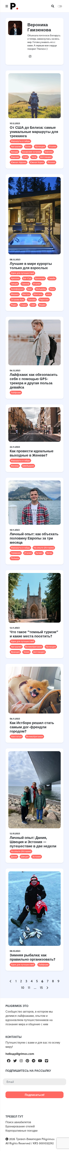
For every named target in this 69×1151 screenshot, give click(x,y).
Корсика (49, 151)
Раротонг (44, 299)
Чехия (26, 651)
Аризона (15, 278)
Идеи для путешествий (22, 273)
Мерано (15, 294)
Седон (23, 304)
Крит (29, 288)
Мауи (52, 288)
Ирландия (40, 146)
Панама (32, 299)
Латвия (39, 552)
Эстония (36, 856)
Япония (51, 162)
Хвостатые (16, 736)
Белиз (28, 146)
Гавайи (51, 278)
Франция (15, 651)
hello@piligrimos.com (19, 1054)
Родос (14, 304)
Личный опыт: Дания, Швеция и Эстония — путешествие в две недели (33, 841)
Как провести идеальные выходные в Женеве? (31, 453)
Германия (16, 552)
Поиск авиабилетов (18, 1122)
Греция (14, 283)
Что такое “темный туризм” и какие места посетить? (34, 633)
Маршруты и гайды (20, 141)
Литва (49, 552)
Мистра (26, 294)
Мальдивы (41, 288)
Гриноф (25, 283)
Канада (14, 151)
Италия (52, 146)
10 (22, 987)
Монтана (37, 294)
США (25, 157)
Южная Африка (18, 162)
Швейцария (28, 465)
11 (29, 987)
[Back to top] (60, 1142)
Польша (15, 558)
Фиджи (42, 304)
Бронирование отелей (20, 1126)
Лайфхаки (16, 392)
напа (48, 294)
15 (41, 987)
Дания (14, 856)
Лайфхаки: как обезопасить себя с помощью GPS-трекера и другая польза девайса (34, 381)
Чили (33, 157)
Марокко (15, 157)
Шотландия (46, 157)
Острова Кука (17, 299)
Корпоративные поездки (21, 1131)
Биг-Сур (27, 278)
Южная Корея (37, 162)
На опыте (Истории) (44, 547)
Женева (15, 465)
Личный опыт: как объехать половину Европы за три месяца (34, 538)
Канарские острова (31, 151)
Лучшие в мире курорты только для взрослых (31, 265)
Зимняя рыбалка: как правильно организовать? (32, 957)
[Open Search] (53, 6)
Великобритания (33, 646)
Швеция (25, 856)
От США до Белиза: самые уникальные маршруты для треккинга (34, 131)
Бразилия (40, 278)
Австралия (16, 146)
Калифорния (17, 288)
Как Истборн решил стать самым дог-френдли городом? (32, 727)
